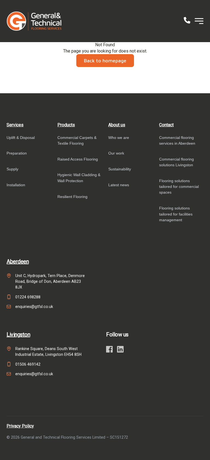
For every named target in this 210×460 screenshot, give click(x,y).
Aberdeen (18, 261)
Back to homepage (105, 60)
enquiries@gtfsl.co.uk (34, 306)
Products (66, 124)
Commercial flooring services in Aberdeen (177, 140)
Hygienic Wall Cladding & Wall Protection (78, 178)
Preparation (17, 153)
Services (15, 124)
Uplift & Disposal (21, 137)
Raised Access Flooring (77, 159)
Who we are (118, 137)
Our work (116, 153)
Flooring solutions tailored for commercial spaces (179, 187)
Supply (12, 169)
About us (116, 124)
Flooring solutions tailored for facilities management (175, 214)
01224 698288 (27, 297)
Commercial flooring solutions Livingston (176, 162)
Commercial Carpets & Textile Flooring (77, 140)
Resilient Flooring (72, 196)
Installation (16, 185)
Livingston (18, 334)
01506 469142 (27, 364)
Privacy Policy (20, 426)
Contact (166, 124)
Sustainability (119, 169)
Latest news (118, 185)
